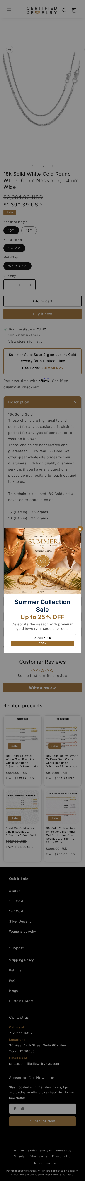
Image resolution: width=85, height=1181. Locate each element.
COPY (42, 643)
